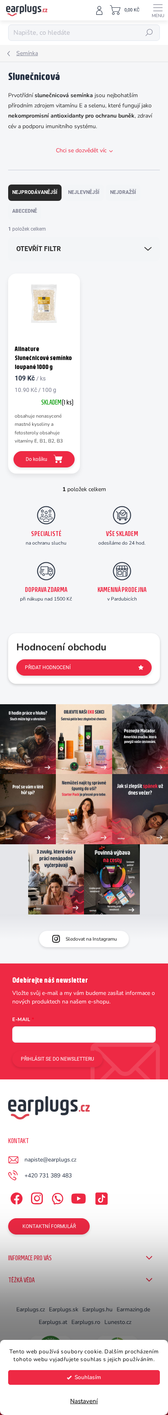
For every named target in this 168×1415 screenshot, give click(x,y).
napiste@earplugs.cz (50, 1160)
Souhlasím (88, 1377)
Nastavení (84, 1401)
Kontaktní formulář (49, 1226)
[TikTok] (100, 1197)
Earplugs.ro (85, 1322)
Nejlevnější (83, 192)
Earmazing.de (133, 1309)
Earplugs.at (53, 1322)
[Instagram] (36, 1197)
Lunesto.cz (117, 1322)
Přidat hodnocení (48, 667)
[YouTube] (78, 1197)
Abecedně (24, 211)
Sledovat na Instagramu (91, 939)
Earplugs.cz (30, 1309)
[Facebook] (15, 1197)
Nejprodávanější (34, 192)
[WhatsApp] (56, 1197)
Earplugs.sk (63, 1309)
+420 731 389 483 (48, 1175)
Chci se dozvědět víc (81, 150)
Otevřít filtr (38, 249)
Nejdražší (123, 192)
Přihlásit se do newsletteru (57, 1059)
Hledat (149, 33)
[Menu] (158, 10)
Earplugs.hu (97, 1309)
